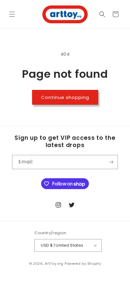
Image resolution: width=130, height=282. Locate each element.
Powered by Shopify (83, 263)
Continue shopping (65, 97)
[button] (12, 14)
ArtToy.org (54, 263)
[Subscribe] (111, 162)
